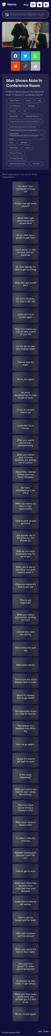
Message (36, 163)
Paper (28, 148)
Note (11, 142)
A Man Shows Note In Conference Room (25, 121)
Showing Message (17, 158)
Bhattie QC (14, 116)
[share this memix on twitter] (25, 56)
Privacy (46, 1031)
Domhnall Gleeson (32, 116)
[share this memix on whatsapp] (35, 56)
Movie (28, 101)
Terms (40, 1031)
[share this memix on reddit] (15, 66)
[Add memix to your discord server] (33, 4)
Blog (26, 4)
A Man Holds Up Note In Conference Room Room (23, 132)
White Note (14, 148)
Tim (24, 111)
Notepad (24, 142)
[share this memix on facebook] (15, 56)
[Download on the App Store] (39, 4)
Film (39, 101)
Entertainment (15, 106)
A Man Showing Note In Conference (23, 127)
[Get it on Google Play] (46, 4)
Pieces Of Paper (16, 153)
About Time (14, 101)
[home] (9, 4)
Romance (31, 106)
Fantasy (13, 111)
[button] (25, 66)
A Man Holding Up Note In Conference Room (24, 137)
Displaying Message (17, 163)
